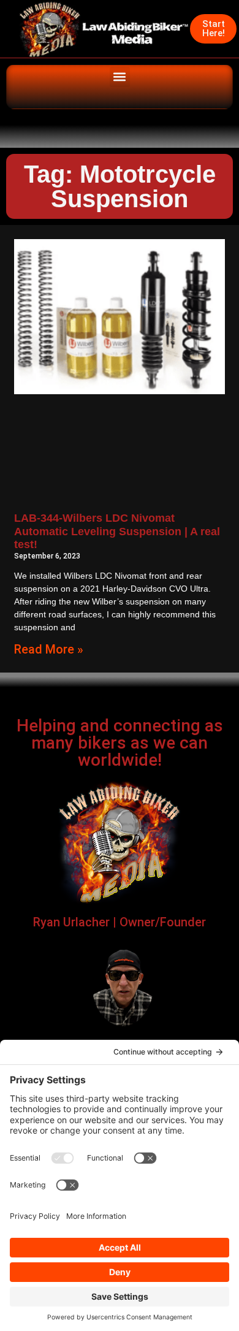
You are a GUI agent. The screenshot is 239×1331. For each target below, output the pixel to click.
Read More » (48, 649)
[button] (120, 77)
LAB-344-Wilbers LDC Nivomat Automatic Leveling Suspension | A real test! (117, 531)
